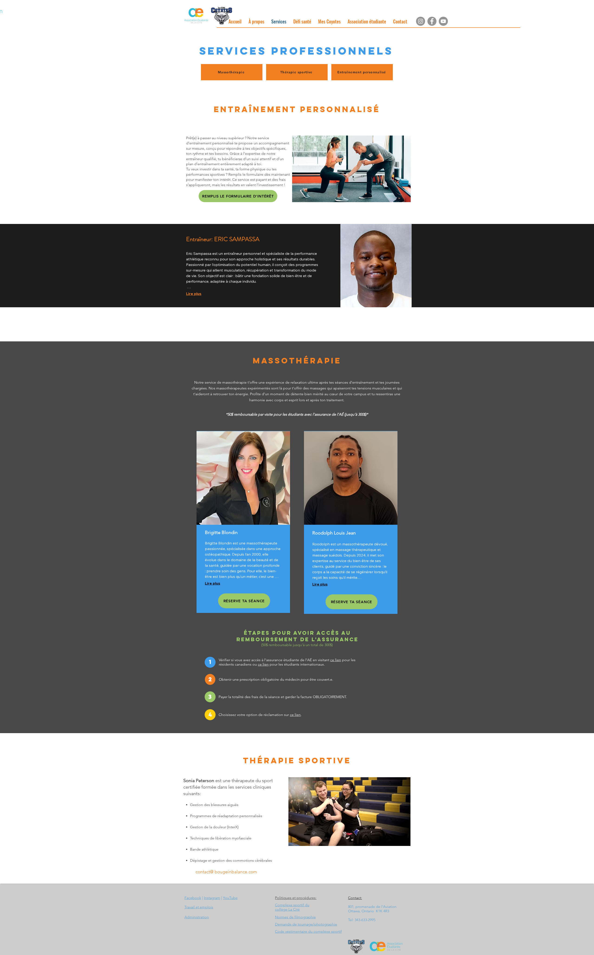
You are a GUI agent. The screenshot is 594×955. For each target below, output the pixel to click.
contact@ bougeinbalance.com (226, 871)
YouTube (230, 898)
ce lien (335, 660)
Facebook (192, 898)
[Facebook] (431, 21)
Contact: (355, 898)
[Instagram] (420, 21)
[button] (256, 21)
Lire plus (193, 293)
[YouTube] (443, 21)
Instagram (212, 898)
